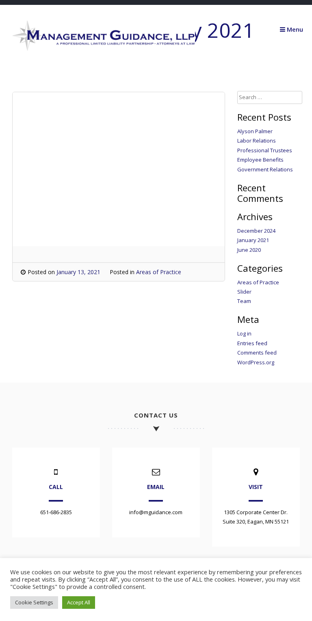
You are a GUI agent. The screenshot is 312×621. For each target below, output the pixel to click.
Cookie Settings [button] (34, 602)
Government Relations (265, 169)
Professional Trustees (264, 150)
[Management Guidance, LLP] (103, 48)
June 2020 (249, 249)
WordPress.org (255, 362)
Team (244, 301)
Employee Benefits (260, 159)
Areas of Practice (158, 272)
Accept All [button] (78, 602)
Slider (244, 291)
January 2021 (253, 240)
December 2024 (256, 230)
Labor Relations (256, 140)
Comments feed (257, 352)
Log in (244, 333)
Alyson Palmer (255, 131)
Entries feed (252, 343)
